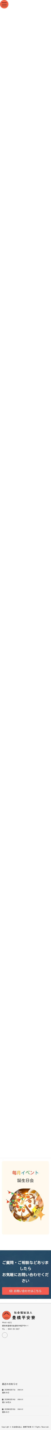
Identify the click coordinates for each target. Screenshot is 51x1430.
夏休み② (5, 1393)
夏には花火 (6, 1402)
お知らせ (20, 1389)
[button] (25, 1291)
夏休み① (5, 1412)
